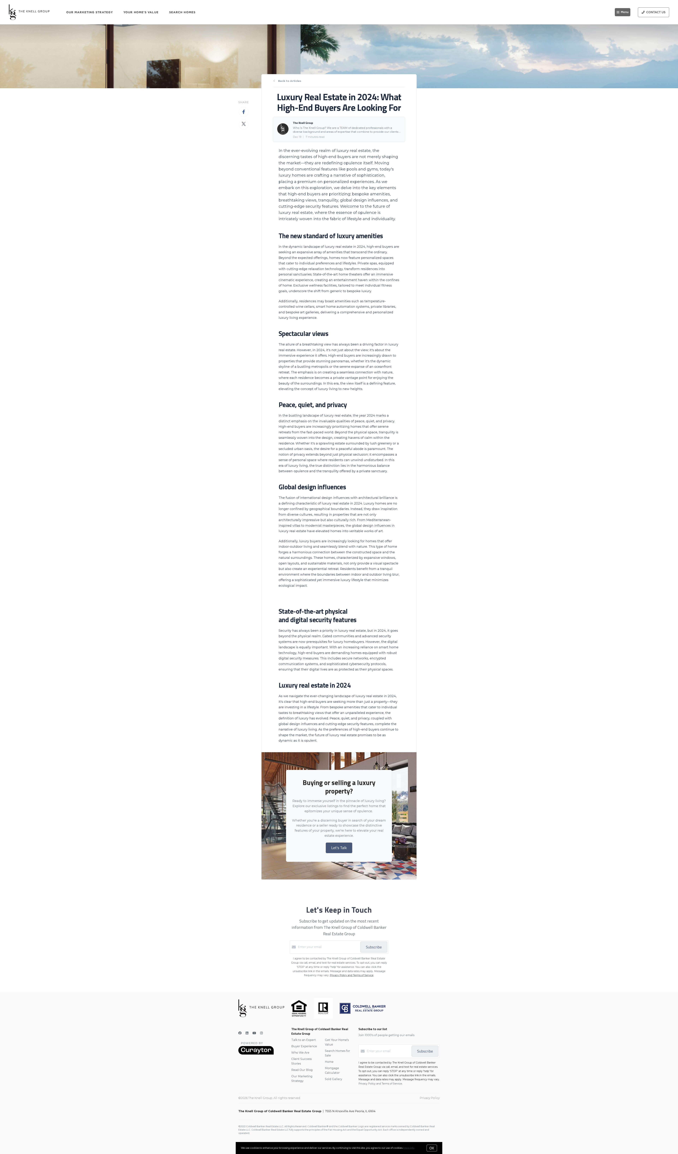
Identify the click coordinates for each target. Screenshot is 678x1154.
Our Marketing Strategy (89, 12)
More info (408, 1147)
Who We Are (300, 1052)
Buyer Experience (304, 1046)
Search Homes (182, 12)
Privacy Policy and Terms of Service (351, 975)
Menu (625, 12)
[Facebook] (240, 1033)
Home (329, 1061)
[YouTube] (254, 1033)
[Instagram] (261, 1033)
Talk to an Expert (303, 1040)
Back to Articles (289, 81)
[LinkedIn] (247, 1033)
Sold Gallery (333, 1079)
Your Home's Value (141, 12)
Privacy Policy (430, 1098)
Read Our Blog (302, 1070)
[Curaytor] (256, 1053)
